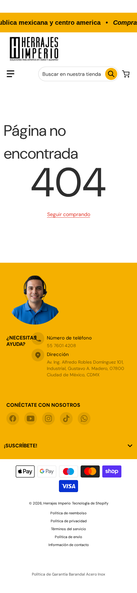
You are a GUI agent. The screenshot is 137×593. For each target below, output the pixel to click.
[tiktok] (66, 418)
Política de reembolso (68, 513)
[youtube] (30, 418)
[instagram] (48, 418)
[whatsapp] (84, 418)
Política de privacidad (69, 521)
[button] (10, 74)
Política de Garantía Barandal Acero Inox (68, 574)
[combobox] (78, 74)
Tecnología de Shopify (90, 503)
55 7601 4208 (61, 345)
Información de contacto (68, 545)
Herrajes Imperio (57, 503)
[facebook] (12, 418)
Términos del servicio (68, 529)
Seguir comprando (68, 214)
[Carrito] (126, 74)
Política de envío (68, 537)
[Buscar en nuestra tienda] (111, 74)
